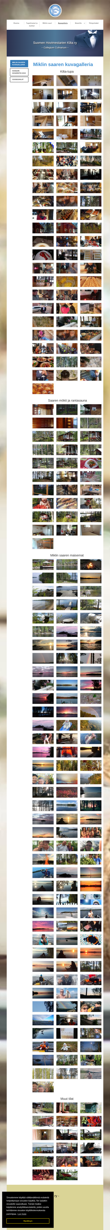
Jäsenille (78, 23)
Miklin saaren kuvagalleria (18, 63)
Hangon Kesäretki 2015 (19, 72)
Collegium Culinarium (55, 47)
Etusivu (16, 23)
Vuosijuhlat (17, 79)
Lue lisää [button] (22, 1214)
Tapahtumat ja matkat (32, 24)
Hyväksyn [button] (27, 1221)
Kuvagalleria (63, 23)
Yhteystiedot (94, 23)
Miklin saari (47, 23)
